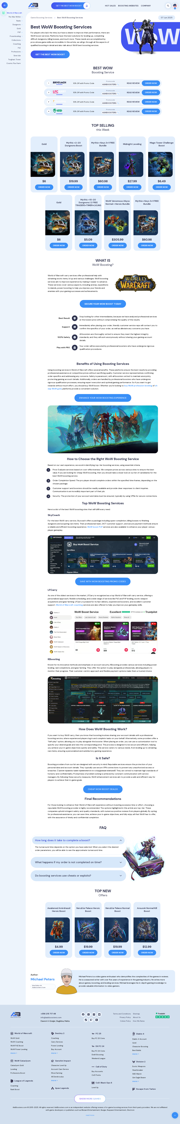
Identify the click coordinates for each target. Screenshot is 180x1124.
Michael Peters (43, 979)
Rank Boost (15, 1089)
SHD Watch (137, 1074)
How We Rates (139, 1021)
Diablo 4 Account (139, 1039)
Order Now (151, 83)
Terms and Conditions (122, 1014)
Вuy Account (56, 1049)
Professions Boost (18, 1073)
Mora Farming (56, 1073)
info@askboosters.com (51, 1017)
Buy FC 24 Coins (98, 1051)
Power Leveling (57, 1046)
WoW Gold (15, 1038)
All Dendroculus (57, 1077)
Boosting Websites (128, 5)
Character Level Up (58, 1065)
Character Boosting (140, 1046)
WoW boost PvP (95, 527)
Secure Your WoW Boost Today (102, 303)
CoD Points (96, 1075)
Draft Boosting (97, 1054)
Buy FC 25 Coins (98, 1038)
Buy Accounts (97, 1071)
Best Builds (136, 1050)
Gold (134, 1043)
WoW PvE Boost (17, 1046)
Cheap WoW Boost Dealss (103, 789)
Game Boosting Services (41, 17)
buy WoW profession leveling (138, 385)
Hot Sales (110, 5)
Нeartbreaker (137, 1070)
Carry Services (57, 1042)
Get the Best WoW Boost (50, 54)
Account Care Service (60, 1069)
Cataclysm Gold (17, 1065)
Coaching (14, 1086)
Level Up (95, 1087)
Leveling (14, 1069)
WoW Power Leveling (19, 1049)
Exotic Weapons (138, 1066)
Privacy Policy (125, 1017)
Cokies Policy (125, 1021)
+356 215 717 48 (48, 1013)
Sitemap (136, 1014)
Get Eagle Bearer (139, 1077)
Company (146, 5)
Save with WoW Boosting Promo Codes (103, 581)
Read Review (133, 83)
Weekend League (98, 1058)
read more (90, 1115)
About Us (136, 1017)
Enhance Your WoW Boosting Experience (102, 397)
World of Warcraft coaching (69, 605)
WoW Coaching (17, 1042)
